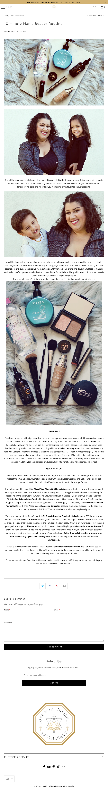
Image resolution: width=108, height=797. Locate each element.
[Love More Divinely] (54, 7)
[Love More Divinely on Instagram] (59, 767)
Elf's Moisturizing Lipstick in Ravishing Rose (30, 536)
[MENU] (1, 7)
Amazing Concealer (51, 506)
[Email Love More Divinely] (64, 767)
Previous (92, 16)
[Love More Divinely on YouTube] (49, 767)
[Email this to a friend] (65, 586)
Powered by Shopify (65, 786)
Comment (8, 622)
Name (7, 609)
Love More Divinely (49, 786)
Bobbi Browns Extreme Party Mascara (81, 533)
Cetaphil (93, 441)
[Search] (94, 7)
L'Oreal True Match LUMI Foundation (50, 489)
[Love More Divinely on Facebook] (44, 767)
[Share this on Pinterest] (57, 586)
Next (100, 16)
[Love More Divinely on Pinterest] (54, 767)
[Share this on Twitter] (43, 586)
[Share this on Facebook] (50, 586)
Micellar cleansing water (69, 448)
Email (57, 609)
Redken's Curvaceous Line (68, 546)
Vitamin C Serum (60, 458)
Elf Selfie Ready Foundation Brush (22, 499)
